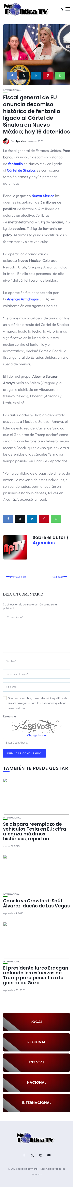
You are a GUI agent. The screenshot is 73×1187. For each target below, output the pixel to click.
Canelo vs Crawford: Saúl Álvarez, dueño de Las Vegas (36, 903)
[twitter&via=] (24, 75)
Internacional (12, 90)
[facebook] (12, 75)
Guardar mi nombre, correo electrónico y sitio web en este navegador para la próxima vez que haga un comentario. (37, 703)
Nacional (36, 1082)
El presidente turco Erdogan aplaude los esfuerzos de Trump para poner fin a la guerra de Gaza (35, 975)
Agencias (21, 141)
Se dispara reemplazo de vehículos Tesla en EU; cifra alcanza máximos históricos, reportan (34, 831)
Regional (36, 1041)
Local (36, 1021)
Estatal (36, 1062)
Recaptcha (9, 716)
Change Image (36, 735)
